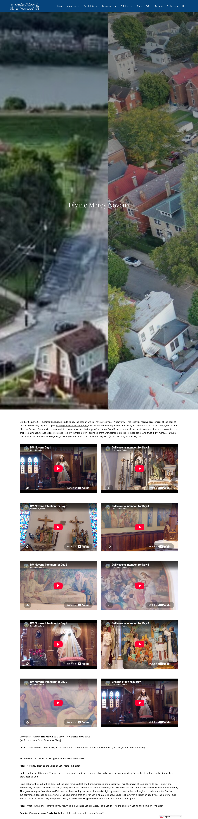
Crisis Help (172, 6)
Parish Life (88, 6)
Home (59, 6)
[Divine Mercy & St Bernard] (25, 6)
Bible (139, 6)
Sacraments (107, 6)
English (166, 816)
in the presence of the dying (71, 425)
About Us (71, 6)
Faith (148, 6)
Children (125, 6)
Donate (159, 6)
